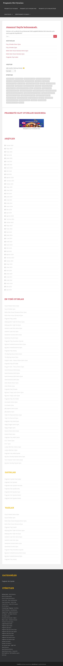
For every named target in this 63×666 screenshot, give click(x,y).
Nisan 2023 (9, 267)
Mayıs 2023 (9, 264)
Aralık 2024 (9, 203)
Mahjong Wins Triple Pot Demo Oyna (14, 322)
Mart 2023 (9, 270)
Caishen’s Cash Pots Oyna (11, 331)
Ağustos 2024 (10, 216)
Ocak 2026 (9, 161)
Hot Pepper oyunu (11, 88)
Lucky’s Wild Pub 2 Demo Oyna (13, 447)
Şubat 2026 (9, 158)
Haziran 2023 (9, 261)
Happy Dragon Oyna (10, 428)
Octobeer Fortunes (46, 88)
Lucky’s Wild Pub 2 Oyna (11, 450)
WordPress (34, 664)
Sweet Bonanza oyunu (24, 100)
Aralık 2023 (9, 241)
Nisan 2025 (9, 190)
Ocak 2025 (9, 200)
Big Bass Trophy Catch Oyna (12, 395)
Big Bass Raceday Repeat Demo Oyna (15, 456)
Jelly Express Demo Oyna (11, 408)
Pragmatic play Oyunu (51, 90)
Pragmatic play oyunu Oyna (48, 93)
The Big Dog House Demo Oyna (13, 354)
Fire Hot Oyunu (21, 83)
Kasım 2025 (9, 168)
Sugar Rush (41, 97)
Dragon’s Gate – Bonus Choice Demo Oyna (16, 360)
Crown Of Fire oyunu (11, 83)
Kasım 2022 (9, 283)
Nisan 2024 (9, 229)
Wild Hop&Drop (42, 100)
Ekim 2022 (9, 286)
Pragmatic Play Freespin (11, 389)
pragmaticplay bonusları (26, 90)
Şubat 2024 (9, 235)
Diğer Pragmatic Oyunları (22, 14)
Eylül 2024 (9, 213)
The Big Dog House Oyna (11, 357)
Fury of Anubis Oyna (11, 47)
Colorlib (19, 664)
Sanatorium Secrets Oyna (11, 338)
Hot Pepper (38, 86)
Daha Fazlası (7, 14)
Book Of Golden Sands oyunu (43, 78)
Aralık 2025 (9, 164)
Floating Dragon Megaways (32, 83)
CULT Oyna (8, 444)
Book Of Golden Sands (29, 78)
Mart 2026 (9, 155)
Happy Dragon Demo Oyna (12, 424)
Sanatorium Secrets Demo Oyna (13, 334)
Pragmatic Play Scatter (12, 57)
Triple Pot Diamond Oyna (11, 418)
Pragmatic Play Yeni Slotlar (12, 399)
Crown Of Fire (46, 81)
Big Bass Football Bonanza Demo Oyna (15, 344)
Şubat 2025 (9, 197)
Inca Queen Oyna (9, 405)
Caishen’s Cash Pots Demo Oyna (13, 328)
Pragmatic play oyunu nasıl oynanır (32, 93)
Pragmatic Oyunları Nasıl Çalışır (13, 479)
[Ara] (55, 36)
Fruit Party (42, 83)
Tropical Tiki (34, 100)
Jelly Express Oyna (9, 411)
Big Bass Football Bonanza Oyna (13, 347)
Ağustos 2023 (10, 254)
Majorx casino (37, 88)
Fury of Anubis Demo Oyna (13, 44)
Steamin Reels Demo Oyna (12, 431)
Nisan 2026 (9, 152)
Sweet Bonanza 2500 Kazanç (12, 370)
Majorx (31, 88)
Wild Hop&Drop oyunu (12, 102)
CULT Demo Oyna (9, 440)
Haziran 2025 (9, 184)
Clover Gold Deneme (19, 81)
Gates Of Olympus (50, 83)
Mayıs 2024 (9, 225)
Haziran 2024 (9, 222)
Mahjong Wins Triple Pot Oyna (13, 325)
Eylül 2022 (9, 290)
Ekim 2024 (9, 209)
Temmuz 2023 (10, 257)
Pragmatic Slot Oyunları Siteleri (47, 8)
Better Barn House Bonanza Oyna (15, 54)
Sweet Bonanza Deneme (12, 100)
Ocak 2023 (9, 277)
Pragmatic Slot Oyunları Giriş (12, 488)
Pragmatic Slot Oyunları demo (28, 95)
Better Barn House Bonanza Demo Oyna (17, 50)
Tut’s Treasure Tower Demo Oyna (14, 460)
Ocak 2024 (9, 238)
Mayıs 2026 (9, 148)
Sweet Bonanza (48, 97)
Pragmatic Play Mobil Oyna (12, 421)
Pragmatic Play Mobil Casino (12, 437)
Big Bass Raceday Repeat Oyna (13, 463)
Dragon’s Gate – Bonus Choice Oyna (14, 367)
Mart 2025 (9, 193)
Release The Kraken (11, 97)
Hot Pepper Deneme (47, 86)
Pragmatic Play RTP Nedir (11, 363)
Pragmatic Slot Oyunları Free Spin (13, 485)
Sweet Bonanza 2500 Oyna (12, 379)
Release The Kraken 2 (22, 97)
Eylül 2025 (9, 174)
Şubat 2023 (9, 274)
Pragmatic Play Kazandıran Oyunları (14, 341)
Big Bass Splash (10, 78)
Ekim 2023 (9, 248)
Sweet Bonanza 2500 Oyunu (12, 373)
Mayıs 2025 (9, 187)
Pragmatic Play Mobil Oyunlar (12, 453)
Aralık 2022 (9, 280)
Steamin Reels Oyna (10, 434)
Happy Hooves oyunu (29, 86)
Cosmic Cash (38, 81)
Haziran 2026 (9, 145)
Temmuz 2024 (10, 219)
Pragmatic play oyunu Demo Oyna (15, 93)
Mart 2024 (9, 232)
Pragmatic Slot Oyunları (13, 3)
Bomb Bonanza (19, 78)
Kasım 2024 (9, 206)
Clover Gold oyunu (29, 81)
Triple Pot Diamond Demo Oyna (13, 415)
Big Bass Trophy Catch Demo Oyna (14, 392)
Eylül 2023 (9, 251)
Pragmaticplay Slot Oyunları (13, 95)
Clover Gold (9, 81)
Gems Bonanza (10, 86)
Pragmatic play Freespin (38, 90)
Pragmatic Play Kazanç (11, 351)
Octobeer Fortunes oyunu (13, 90)
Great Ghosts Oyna (10, 386)
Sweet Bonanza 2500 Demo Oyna (14, 376)
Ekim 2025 (9, 171)
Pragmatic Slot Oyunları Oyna (28, 8)
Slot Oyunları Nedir (33, 97)
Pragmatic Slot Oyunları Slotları (13, 498)
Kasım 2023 (9, 245)
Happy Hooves (18, 86)
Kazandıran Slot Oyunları (22, 88)
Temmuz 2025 (10, 180)
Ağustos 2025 (10, 177)
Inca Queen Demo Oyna (11, 402)
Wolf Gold (21, 102)
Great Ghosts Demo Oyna (11, 383)
